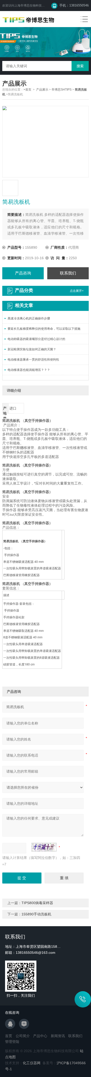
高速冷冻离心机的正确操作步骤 (29, 318)
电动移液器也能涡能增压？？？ (29, 370)
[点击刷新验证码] (44, 847)
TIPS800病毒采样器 (37, 903)
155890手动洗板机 (36, 914)
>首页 (27, 89)
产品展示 (42, 89)
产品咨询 (23, 273)
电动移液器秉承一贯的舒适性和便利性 (33, 359)
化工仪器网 (31, 1063)
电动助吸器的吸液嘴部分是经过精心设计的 (36, 339)
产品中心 (40, 1036)
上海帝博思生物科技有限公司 (34, 5)
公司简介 (23, 1036)
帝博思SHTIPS (62, 89)
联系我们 (68, 273)
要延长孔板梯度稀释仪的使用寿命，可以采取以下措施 (44, 328)
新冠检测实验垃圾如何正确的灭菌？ (32, 349)
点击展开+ (77, 291)
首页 (8, 1036)
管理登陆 (12, 1042)
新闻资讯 (58, 1036)
